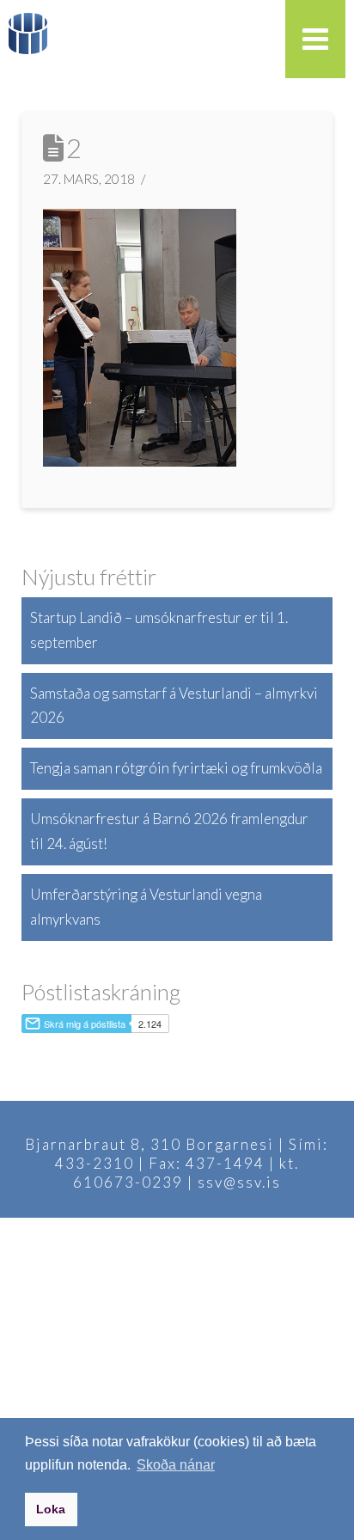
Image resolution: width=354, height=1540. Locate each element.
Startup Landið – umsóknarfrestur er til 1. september (159, 629)
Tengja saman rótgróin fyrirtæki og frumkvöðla (176, 768)
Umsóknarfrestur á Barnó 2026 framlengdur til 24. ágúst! (169, 831)
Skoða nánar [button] (176, 1465)
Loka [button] (50, 1509)
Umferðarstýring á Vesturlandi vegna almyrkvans (146, 906)
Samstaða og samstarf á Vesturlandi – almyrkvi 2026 (174, 705)
